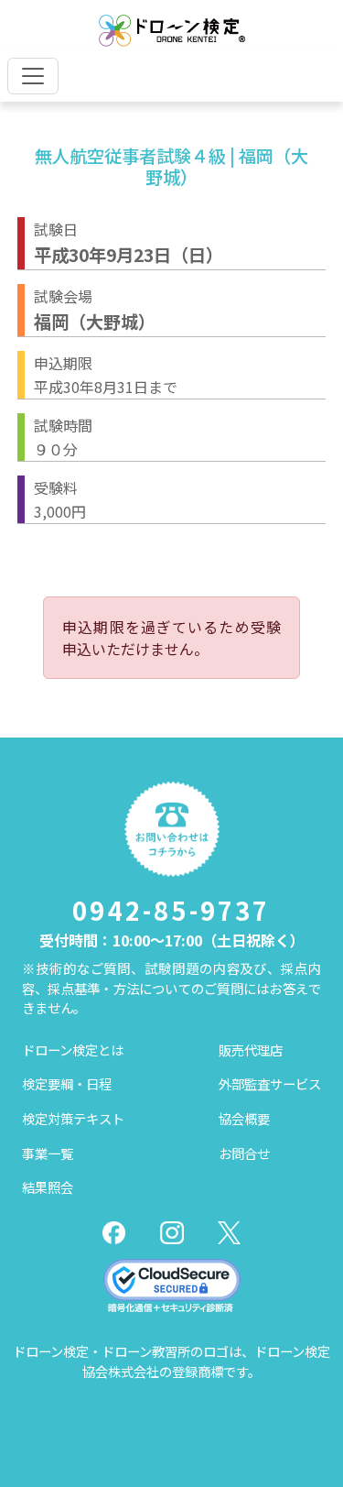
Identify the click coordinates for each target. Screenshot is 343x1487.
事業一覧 (47, 1153)
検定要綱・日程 (67, 1083)
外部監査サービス (270, 1083)
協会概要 (244, 1118)
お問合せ (244, 1153)
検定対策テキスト (73, 1118)
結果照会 (47, 1187)
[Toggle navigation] (33, 76)
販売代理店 (251, 1049)
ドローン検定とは (72, 1049)
